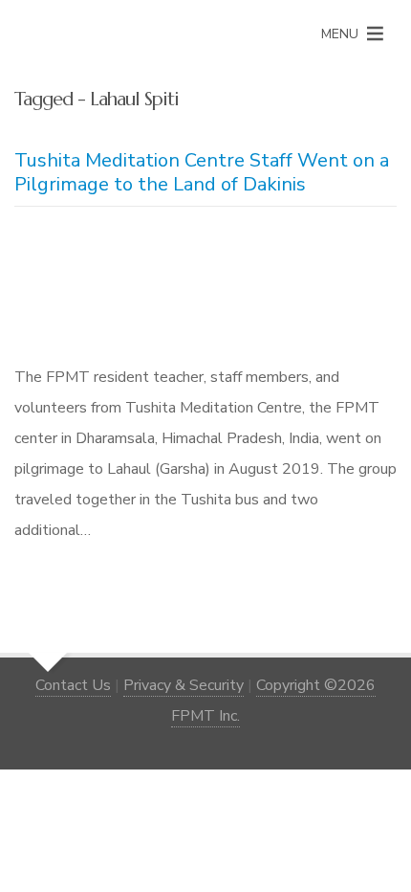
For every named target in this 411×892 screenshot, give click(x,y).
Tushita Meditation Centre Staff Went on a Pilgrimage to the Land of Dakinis (201, 172)
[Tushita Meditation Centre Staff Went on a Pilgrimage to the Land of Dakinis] (205, 289)
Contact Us (73, 685)
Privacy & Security (183, 685)
